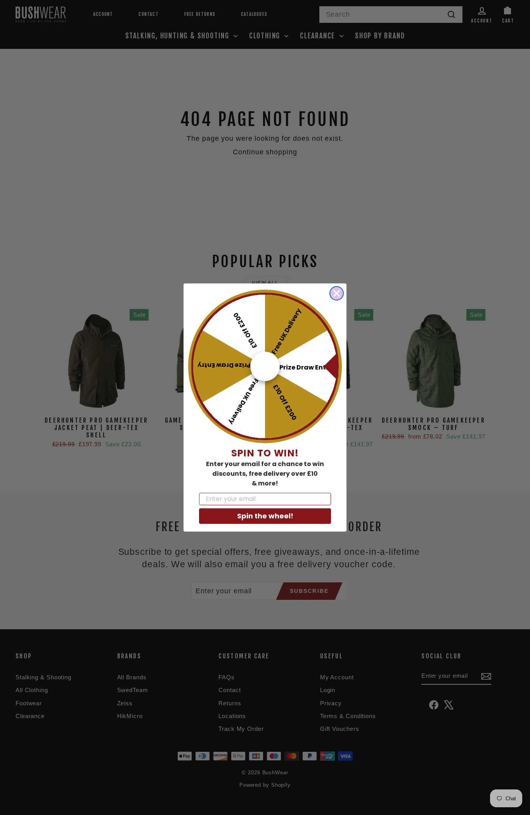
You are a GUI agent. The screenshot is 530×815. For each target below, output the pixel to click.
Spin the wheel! (265, 516)
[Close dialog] (336, 293)
